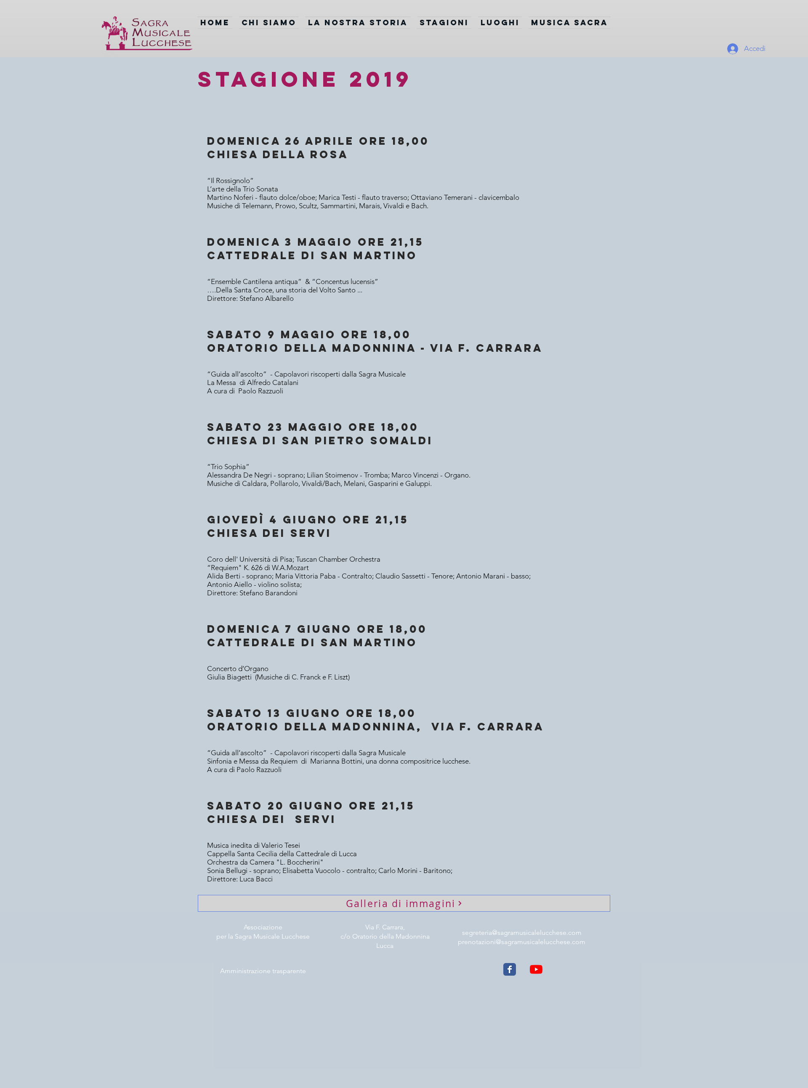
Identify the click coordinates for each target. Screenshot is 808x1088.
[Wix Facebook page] (509, 969)
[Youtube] (536, 969)
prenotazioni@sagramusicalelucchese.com (521, 942)
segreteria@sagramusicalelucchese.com (522, 933)
